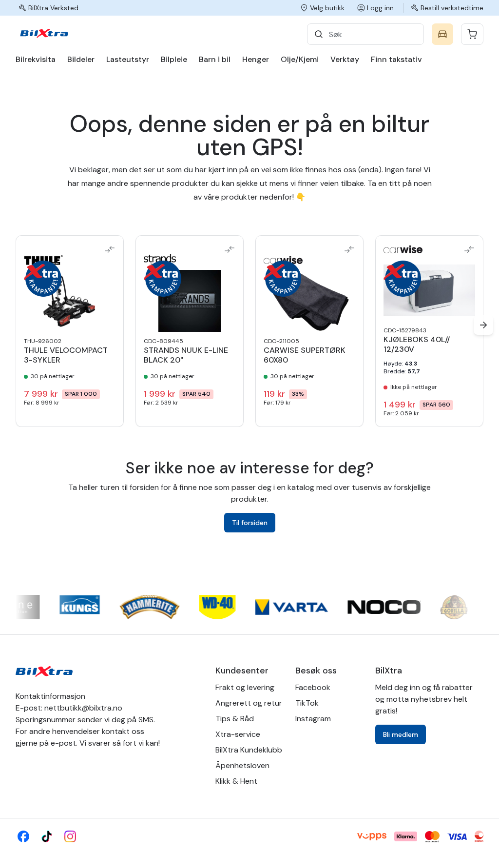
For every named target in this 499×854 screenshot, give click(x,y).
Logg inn (380, 7)
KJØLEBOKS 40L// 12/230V (417, 344)
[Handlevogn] (472, 34)
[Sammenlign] (109, 249)
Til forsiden (250, 522)
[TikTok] (47, 836)
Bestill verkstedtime (452, 7)
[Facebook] (23, 836)
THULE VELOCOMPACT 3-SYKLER (66, 355)
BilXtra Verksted (53, 7)
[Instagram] (70, 836)
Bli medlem (400, 734)
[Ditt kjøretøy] (442, 34)
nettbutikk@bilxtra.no (83, 708)
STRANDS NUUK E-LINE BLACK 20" (186, 355)
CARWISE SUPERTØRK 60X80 (304, 355)
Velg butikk (327, 7)
